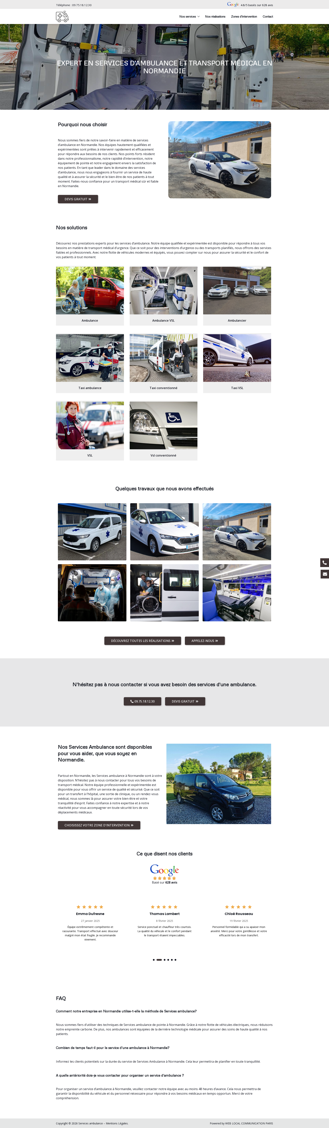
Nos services (187, 16)
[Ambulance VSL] (164, 290)
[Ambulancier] (237, 290)
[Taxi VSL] (237, 358)
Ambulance (90, 320)
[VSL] (90, 425)
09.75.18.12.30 (82, 5)
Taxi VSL (237, 388)
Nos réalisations (215, 16)
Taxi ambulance (89, 388)
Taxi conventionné (163, 388)
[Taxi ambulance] (90, 358)
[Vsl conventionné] (164, 425)
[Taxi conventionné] (164, 358)
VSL (90, 455)
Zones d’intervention (244, 16)
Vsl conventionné (163, 455)
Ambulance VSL (163, 320)
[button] (154, 960)
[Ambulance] (90, 290)
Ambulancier (237, 320)
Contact (268, 16)
